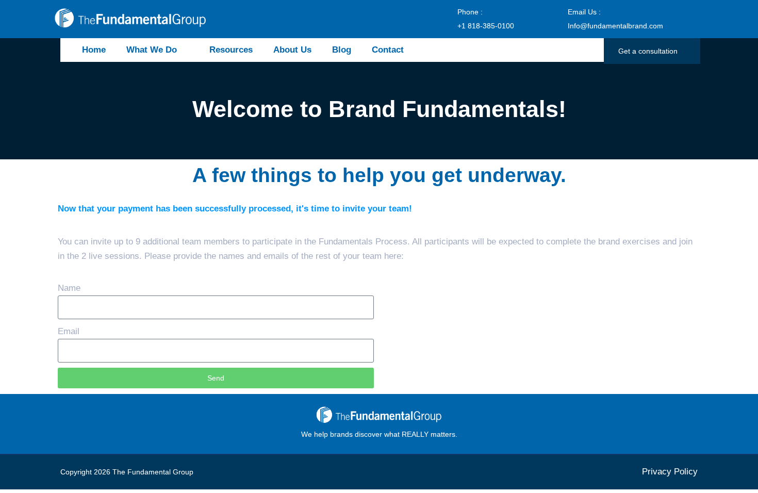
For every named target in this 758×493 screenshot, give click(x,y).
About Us (292, 50)
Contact (388, 50)
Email (68, 331)
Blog (341, 50)
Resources (231, 50)
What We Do (151, 50)
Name (69, 288)
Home (94, 50)
